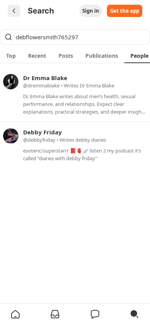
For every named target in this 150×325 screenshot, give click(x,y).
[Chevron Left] (14, 11)
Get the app (124, 10)
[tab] (11, 55)
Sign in (90, 10)
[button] (15, 314)
